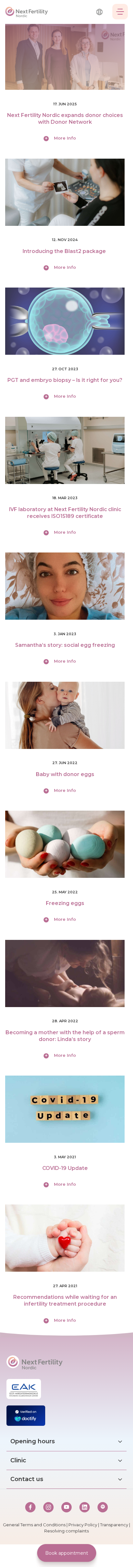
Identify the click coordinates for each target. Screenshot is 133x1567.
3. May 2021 (65, 1157)
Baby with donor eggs (65, 774)
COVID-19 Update (65, 1168)
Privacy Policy (82, 1524)
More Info (65, 138)
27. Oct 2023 (65, 369)
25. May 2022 (65, 892)
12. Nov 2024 (65, 239)
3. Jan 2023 (65, 634)
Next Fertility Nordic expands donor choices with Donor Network (65, 118)
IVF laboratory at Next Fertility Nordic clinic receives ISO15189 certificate (65, 512)
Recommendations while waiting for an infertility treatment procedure (65, 1300)
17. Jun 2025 (65, 104)
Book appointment (66, 1553)
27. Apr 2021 (65, 1286)
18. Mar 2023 (64, 498)
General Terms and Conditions (34, 1524)
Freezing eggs (65, 903)
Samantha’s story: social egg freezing (65, 645)
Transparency (114, 1524)
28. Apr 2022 (65, 1021)
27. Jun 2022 (64, 763)
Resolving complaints (66, 1530)
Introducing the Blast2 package (65, 251)
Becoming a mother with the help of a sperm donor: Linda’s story (65, 1035)
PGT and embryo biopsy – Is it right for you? (64, 380)
